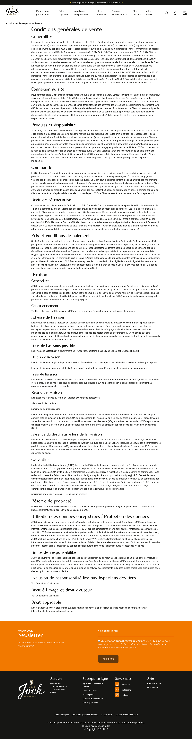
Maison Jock (106, 715)
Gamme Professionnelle (93, 699)
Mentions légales (62, 715)
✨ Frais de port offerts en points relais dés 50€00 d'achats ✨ (96, 3)
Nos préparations (90, 703)
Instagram (126, 690)
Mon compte (152, 687)
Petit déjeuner (89, 694)
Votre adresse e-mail (108, 630)
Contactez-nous (154, 683)
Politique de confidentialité (126, 715)
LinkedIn (125, 695)
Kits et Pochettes (90, 690)
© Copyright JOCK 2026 (96, 729)
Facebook (125, 684)
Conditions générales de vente (85, 715)
